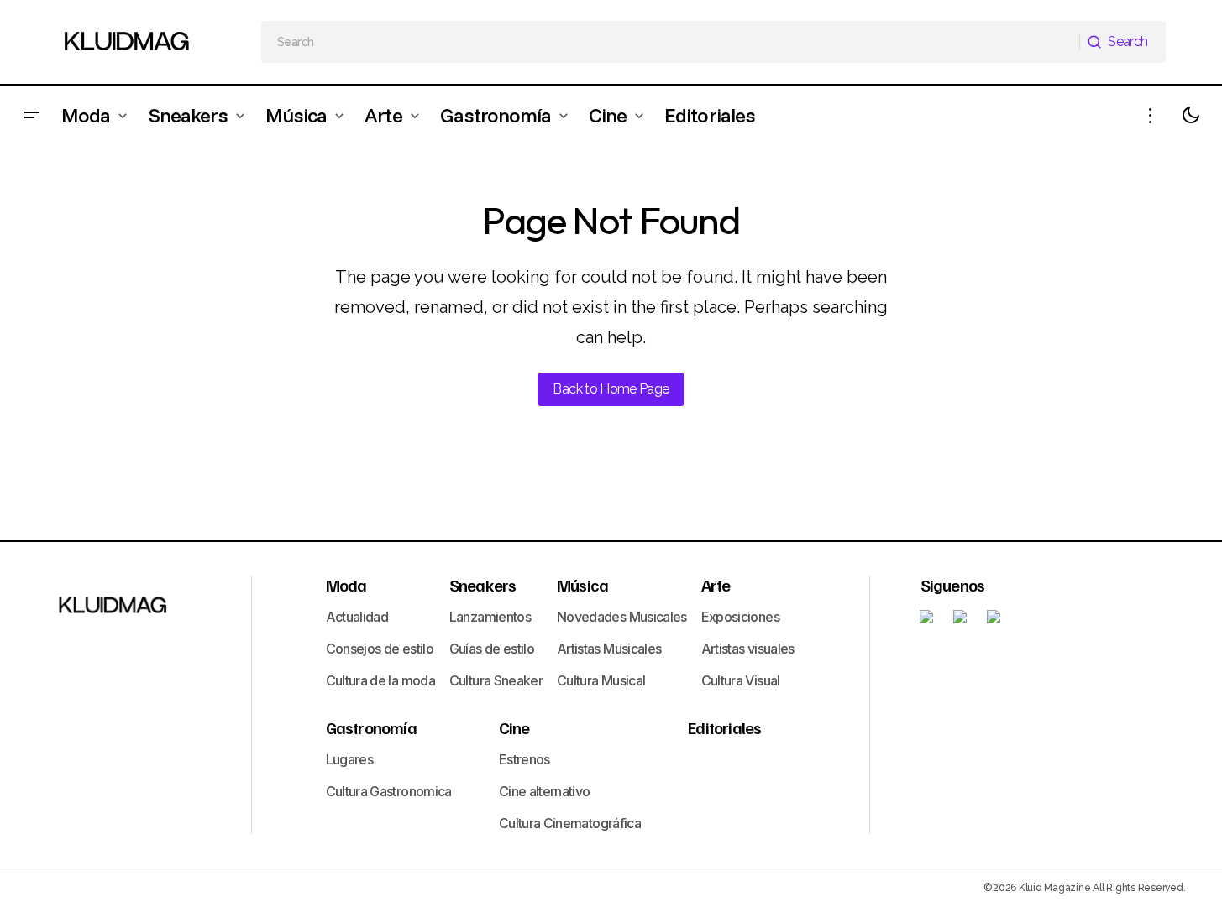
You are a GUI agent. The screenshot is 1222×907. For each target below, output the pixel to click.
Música (582, 585)
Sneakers (483, 585)
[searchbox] (670, 42)
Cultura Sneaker (496, 680)
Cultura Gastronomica (389, 791)
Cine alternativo (544, 791)
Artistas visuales (748, 648)
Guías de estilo (491, 648)
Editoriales (724, 727)
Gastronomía (371, 727)
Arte (716, 585)
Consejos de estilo (379, 648)
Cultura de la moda (380, 680)
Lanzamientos (490, 616)
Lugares (350, 759)
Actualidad (357, 616)
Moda (346, 585)
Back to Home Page (611, 389)
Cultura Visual (740, 680)
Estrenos (524, 759)
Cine (514, 727)
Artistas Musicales (609, 648)
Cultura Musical (601, 680)
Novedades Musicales (622, 616)
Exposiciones (740, 616)
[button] (32, 115)
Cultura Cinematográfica (570, 823)
